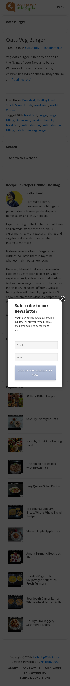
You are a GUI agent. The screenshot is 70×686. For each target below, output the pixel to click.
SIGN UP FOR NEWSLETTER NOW (35, 373)
